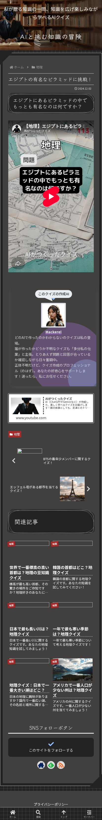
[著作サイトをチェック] (41, 765)
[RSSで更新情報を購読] (61, 765)
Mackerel (53, 331)
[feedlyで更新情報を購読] (51, 765)
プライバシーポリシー (51, 804)
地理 (17, 434)
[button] (90, 708)
